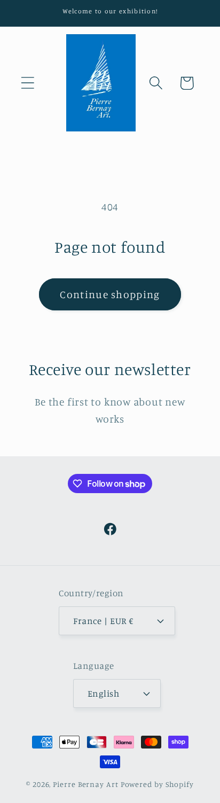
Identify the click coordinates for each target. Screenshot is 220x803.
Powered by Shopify (157, 784)
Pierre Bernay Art (85, 784)
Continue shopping (110, 294)
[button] (27, 83)
